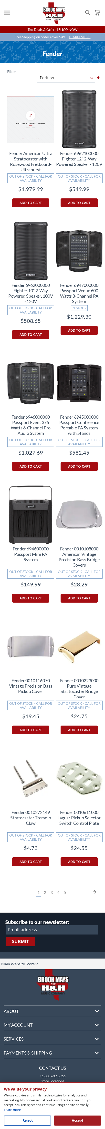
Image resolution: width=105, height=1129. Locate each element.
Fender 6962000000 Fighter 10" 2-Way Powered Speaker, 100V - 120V (30, 293)
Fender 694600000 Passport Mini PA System (31, 554)
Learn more (12, 1109)
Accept (77, 1120)
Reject (27, 1120)
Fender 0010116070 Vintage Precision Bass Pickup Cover (30, 686)
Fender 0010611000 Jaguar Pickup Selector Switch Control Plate (79, 818)
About (11, 1011)
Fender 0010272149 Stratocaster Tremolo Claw (30, 818)
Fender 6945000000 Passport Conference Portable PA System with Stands (79, 425)
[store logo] (53, 13)
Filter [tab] (11, 71)
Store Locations (52, 1081)
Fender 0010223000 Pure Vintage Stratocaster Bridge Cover (79, 688)
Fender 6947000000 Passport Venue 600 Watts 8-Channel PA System (79, 293)
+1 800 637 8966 (52, 1076)
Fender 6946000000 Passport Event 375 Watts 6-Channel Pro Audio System (31, 425)
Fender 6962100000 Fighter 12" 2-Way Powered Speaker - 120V (79, 159)
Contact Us (52, 1068)
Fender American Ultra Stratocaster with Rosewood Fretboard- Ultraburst (30, 161)
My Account (18, 1025)
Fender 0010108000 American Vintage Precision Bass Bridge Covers (79, 557)
